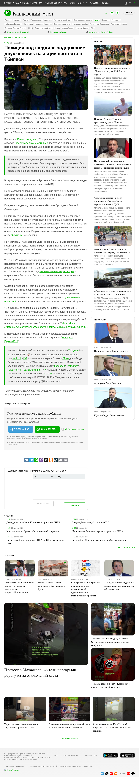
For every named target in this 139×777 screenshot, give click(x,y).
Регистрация (43, 504)
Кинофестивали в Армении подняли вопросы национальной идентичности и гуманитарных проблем (85, 589)
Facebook (59, 366)
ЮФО (93, 28)
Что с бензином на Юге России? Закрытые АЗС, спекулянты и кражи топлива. (112, 727)
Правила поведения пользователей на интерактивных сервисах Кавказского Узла (61, 766)
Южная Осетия (68, 28)
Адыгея (26, 20)
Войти (129, 13)
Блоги (72, 3)
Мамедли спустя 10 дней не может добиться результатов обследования (119, 586)
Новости (8, 3)
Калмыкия (28, 24)
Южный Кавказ (82, 28)
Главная (7, 37)
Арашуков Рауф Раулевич (107, 383)
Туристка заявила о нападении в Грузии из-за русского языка (21, 725)
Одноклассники (32, 369)
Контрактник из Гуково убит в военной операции (33, 531)
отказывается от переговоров (57, 271)
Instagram (72, 366)
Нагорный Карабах (80, 24)
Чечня (57, 28)
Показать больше (69, 738)
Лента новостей (20, 37)
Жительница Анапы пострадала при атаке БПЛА (97, 531)
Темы (17, 3)
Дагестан (106, 20)
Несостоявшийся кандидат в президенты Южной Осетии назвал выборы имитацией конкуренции (112, 164)
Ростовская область (119, 24)
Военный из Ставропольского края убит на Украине (99, 540)
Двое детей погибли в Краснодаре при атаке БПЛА (33, 522)
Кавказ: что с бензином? (18, 32)
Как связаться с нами (71, 755)
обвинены (16, 235)
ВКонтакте (15, 369)
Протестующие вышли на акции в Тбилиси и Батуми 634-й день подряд (112, 71)
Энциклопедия (52, 3)
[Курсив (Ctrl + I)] (41, 476)
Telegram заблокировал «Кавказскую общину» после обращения (110, 685)
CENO (65, 358)
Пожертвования (91, 755)
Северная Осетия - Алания (15, 28)
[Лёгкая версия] (126, 3)
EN (134, 3)
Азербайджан (36, 20)
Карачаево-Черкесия (43, 24)
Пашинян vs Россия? (59, 32)
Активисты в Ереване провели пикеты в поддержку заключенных (112, 250)
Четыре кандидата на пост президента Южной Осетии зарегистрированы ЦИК (108, 201)
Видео (81, 3)
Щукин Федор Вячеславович (109, 415)
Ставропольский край (43, 28)
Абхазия (8, 20)
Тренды (25, 3)
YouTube (47, 373)
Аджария (17, 20)
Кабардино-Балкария (13, 24)
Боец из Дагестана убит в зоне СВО (90, 522)
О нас (56, 755)
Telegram (73, 350)
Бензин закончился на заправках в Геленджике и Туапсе (51, 586)
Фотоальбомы (92, 3)
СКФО (30, 28)
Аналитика (37, 3)
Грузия (97, 20)
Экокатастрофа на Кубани (101, 32)
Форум (64, 3)
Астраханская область (63, 20)
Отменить (74, 505)
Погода (105, 3)
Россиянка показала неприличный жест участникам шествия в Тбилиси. (69, 725)
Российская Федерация (99, 24)
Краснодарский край (62, 24)
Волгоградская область (83, 20)
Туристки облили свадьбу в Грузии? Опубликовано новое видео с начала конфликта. (110, 642)
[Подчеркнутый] (46, 476)
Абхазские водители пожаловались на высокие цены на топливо (112, 292)
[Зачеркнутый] (51, 476)
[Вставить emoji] (58, 476)
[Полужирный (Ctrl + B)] (35, 476)
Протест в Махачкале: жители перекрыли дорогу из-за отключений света (40, 672)
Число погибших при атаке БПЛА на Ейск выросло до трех (35, 541)
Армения (48, 20)
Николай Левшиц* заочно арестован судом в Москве (108, 120)
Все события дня (126, 548)
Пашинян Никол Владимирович (111, 350)
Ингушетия (116, 20)
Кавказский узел (27, 139)
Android (16, 358)
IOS (25, 358)
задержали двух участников (32, 143)
